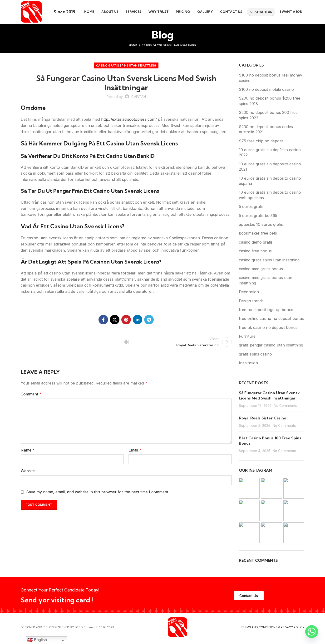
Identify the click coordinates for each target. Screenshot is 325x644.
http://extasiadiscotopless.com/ (129, 119)
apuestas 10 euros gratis (261, 224)
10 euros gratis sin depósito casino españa (270, 181)
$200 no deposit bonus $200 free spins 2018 (269, 101)
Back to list (126, 342)
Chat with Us (261, 12)
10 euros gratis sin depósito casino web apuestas (270, 195)
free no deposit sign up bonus (266, 309)
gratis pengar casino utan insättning (271, 345)
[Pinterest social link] (126, 319)
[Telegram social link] (149, 319)
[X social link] (114, 319)
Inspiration (248, 362)
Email (134, 450)
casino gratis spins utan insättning (169, 45)
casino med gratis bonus (261, 268)
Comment (31, 394)
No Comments (285, 406)
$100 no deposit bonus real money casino (270, 78)
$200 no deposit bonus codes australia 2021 (266, 129)
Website (28, 470)
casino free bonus (255, 251)
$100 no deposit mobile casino (266, 89)
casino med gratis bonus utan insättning (265, 280)
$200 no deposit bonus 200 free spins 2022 (268, 115)
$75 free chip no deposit (261, 141)
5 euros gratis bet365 (258, 215)
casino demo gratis (256, 242)
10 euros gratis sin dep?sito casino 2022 (270, 152)
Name (28, 450)
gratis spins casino (255, 354)
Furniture (247, 336)
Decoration (249, 291)
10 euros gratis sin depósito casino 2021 (270, 167)
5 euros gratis (251, 206)
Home (133, 45)
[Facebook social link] (103, 319)
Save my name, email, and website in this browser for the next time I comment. (97, 492)
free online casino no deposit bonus (271, 318)
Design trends (251, 300)
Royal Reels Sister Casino (262, 418)
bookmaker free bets (258, 233)
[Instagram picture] (249, 488)
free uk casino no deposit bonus (268, 327)
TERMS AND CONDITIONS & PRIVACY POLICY (272, 627)
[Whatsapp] (311, 631)
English (40, 640)
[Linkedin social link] (137, 319)
